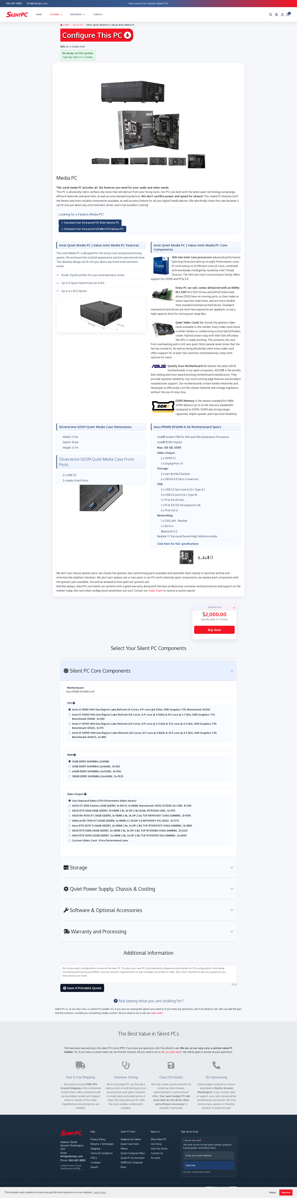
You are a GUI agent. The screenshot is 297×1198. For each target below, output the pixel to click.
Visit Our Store (159, 1148)
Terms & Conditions (101, 1153)
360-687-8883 (77, 1160)
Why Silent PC (159, 1139)
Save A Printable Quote (83, 988)
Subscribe (191, 1165)
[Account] (276, 14)
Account (155, 1157)
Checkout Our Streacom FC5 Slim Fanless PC (91, 222)
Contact (98, 14)
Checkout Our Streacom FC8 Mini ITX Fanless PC (93, 228)
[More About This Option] (74, 703)
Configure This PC (93, 35)
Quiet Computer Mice (133, 1153)
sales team (157, 1013)
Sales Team (155, 590)
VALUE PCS (78, 25)
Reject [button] (272, 1192)
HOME (66, 25)
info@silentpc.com (71, 1156)
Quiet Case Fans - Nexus (130, 1146)
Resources (76, 14)
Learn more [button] (99, 1192)
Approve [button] (286, 1192)
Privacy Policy (97, 1139)
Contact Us (157, 1153)
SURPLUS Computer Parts (132, 1165)
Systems (54, 14)
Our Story (156, 1143)
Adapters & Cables (131, 1139)
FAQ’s (93, 1157)
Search (94, 1167)
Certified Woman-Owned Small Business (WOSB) (70, 1167)
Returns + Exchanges (102, 1143)
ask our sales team (171, 1051)
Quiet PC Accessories (133, 1157)
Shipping (95, 1148)
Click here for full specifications (178, 543)
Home (39, 14)
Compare (95, 1162)
